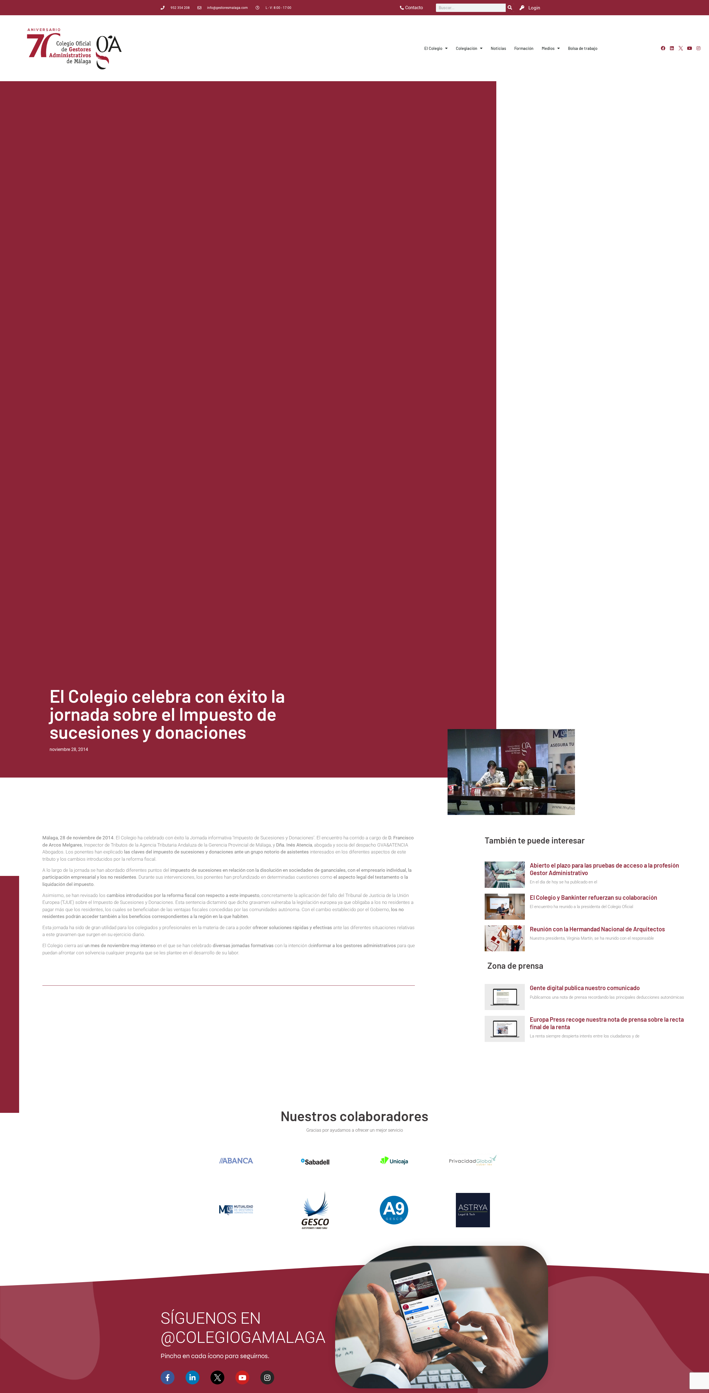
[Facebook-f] (167, 1377)
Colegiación (466, 48)
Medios (548, 48)
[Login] (522, 7)
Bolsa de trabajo (582, 48)
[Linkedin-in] (192, 1377)
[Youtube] (689, 48)
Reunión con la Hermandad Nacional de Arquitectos (597, 928)
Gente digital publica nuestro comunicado (585, 987)
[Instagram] (698, 48)
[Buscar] (510, 8)
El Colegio (433, 48)
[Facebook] (663, 48)
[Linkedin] (671, 48)
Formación (523, 48)
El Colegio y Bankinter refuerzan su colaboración (593, 897)
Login (534, 8)
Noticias (498, 48)
